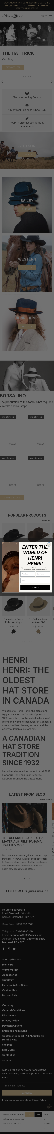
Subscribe (35, 587)
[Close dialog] (49, 544)
